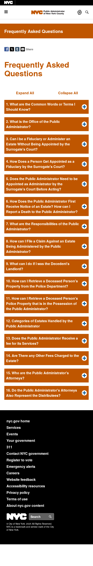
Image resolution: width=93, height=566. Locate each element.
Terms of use (17, 498)
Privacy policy (18, 492)
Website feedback (21, 479)
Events (12, 433)
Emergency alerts (20, 466)
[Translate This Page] (80, 12)
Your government (20, 440)
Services (13, 427)
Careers (12, 472)
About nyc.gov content (25, 505)
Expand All (25, 92)
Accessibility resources (25, 485)
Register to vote (19, 459)
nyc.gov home (18, 420)
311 (9, 446)
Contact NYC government (27, 453)
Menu (7, 11)
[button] (46, 107)
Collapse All (68, 92)
